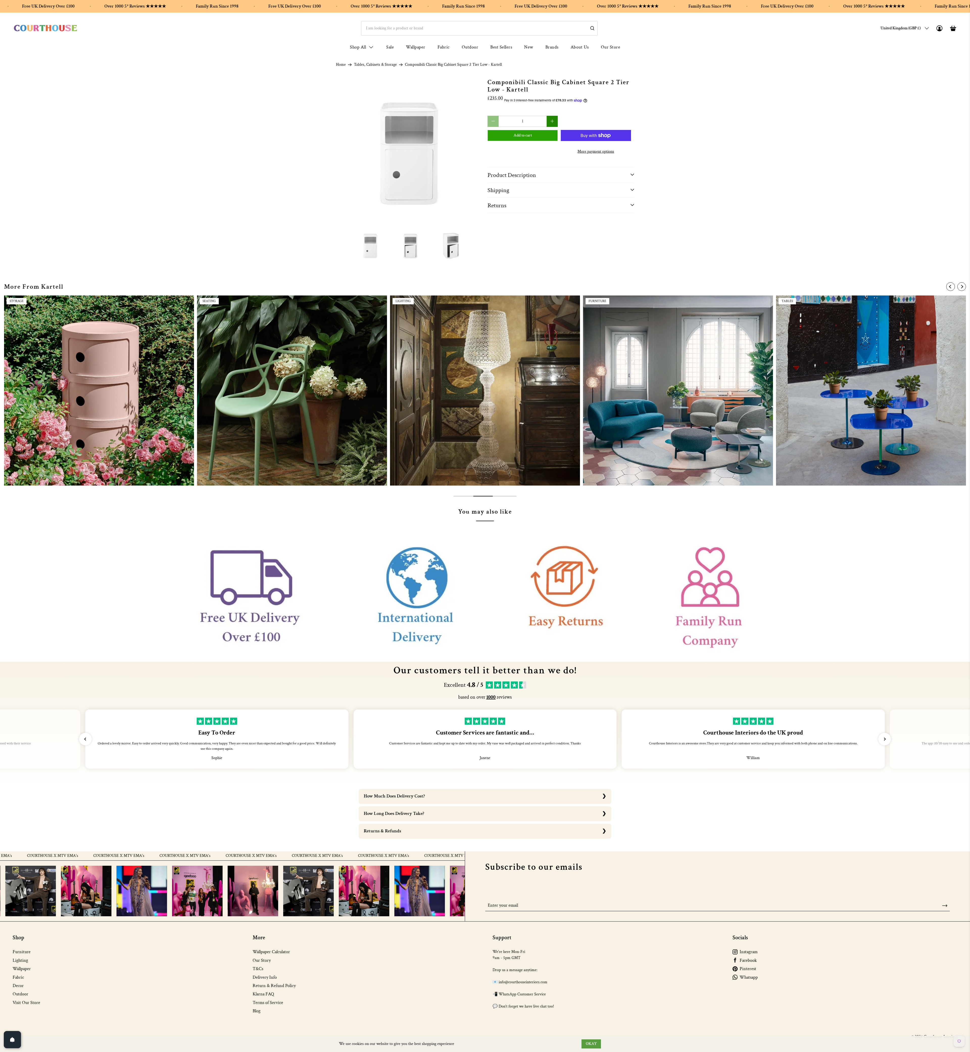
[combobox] (479, 28)
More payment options (595, 151)
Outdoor (470, 47)
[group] (99, 390)
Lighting (20, 960)
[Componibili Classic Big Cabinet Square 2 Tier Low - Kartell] (409, 152)
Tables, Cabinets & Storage (375, 65)
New (528, 47)
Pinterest (748, 969)
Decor (18, 986)
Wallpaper (415, 47)
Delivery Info (265, 977)
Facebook (748, 960)
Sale (390, 47)
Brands (552, 47)
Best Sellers (501, 47)
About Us (580, 47)
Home (341, 65)
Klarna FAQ (263, 994)
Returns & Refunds (382, 831)
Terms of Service (268, 1002)
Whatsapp (749, 977)
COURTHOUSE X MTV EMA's (43, 856)
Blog (256, 1011)
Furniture (22, 952)
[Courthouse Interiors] (45, 28)
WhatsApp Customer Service (522, 994)
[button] (85, 739)
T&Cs (258, 969)
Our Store (610, 47)
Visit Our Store (26, 1002)
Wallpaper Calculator (271, 952)
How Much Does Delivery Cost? (394, 796)
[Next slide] (961, 286)
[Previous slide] (950, 286)
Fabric (444, 47)
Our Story (262, 960)
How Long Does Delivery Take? (394, 813)
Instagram (749, 952)
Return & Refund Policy (274, 986)
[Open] (12, 1039)
